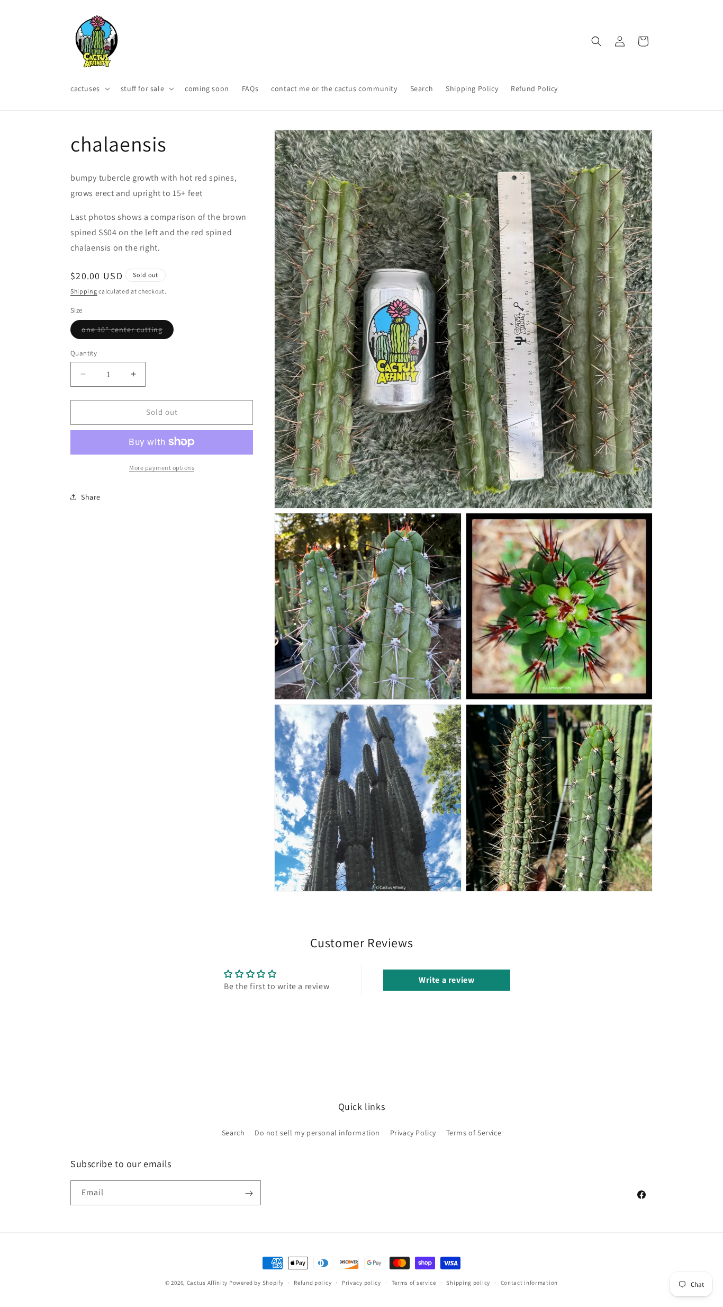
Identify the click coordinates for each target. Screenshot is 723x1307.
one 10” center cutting (128, 331)
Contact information (529, 1282)
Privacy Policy (413, 1132)
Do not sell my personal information (317, 1132)
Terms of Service (474, 1132)
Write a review (446, 979)
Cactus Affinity (207, 1282)
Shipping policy (468, 1282)
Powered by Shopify (256, 1282)
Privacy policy (361, 1282)
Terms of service (414, 1282)
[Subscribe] (248, 1193)
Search (233, 1132)
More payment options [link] (161, 467)
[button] (89, 88)
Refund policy (312, 1282)
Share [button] (91, 496)
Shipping (83, 291)
